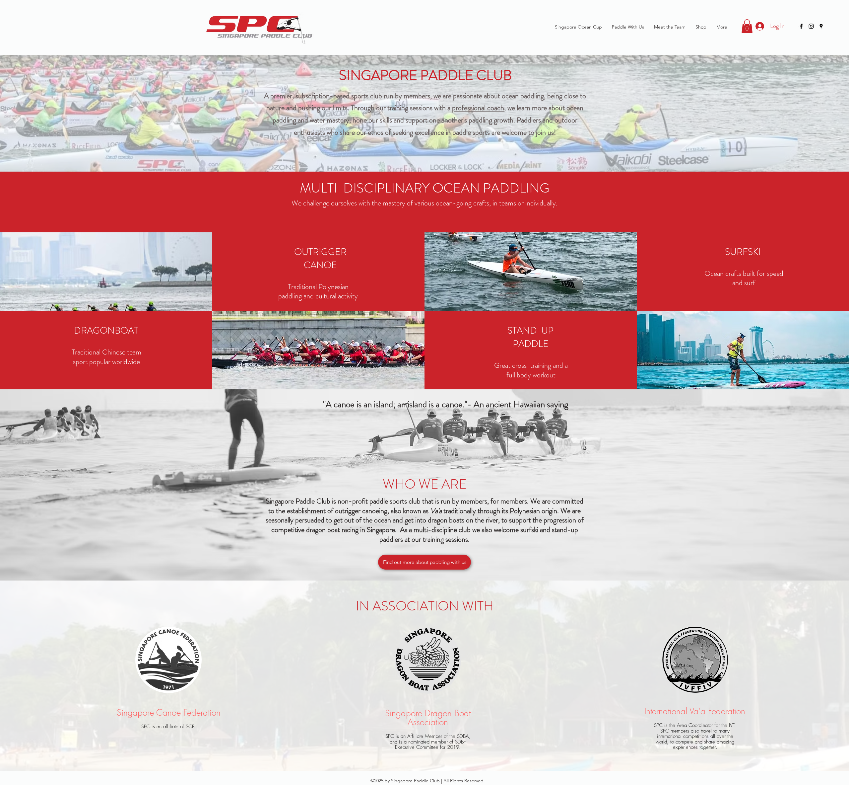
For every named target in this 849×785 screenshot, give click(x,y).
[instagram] (811, 26)
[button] (747, 26)
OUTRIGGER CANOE (320, 258)
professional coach (478, 108)
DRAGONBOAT (106, 330)
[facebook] (801, 26)
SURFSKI (743, 252)
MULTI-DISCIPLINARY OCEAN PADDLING (425, 188)
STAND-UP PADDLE (530, 337)
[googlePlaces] (821, 26)
